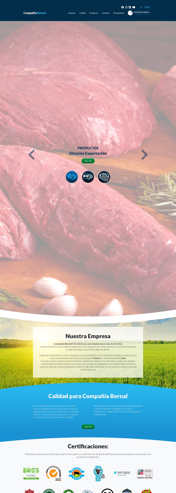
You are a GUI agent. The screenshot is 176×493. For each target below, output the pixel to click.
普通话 (147, 7)
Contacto (106, 13)
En (141, 7)
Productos (93, 13)
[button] (32, 154)
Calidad (82, 13)
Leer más (88, 161)
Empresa (71, 13)
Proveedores (119, 13)
